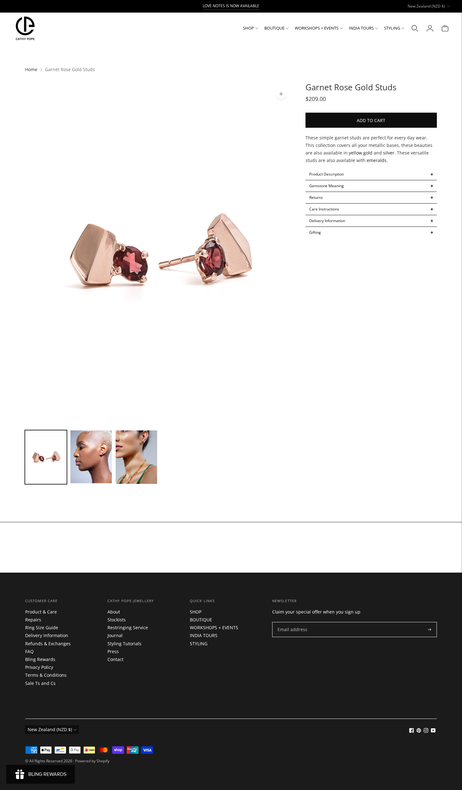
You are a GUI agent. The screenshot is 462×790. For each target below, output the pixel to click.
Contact (115, 659)
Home (31, 69)
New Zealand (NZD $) (426, 6)
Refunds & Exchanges (48, 644)
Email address (290, 622)
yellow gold (360, 153)
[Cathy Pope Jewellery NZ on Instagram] (426, 731)
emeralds (377, 160)
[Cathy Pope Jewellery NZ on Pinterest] (418, 731)
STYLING (392, 28)
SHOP (248, 28)
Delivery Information (46, 635)
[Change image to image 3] (136, 457)
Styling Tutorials (124, 644)
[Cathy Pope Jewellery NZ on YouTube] (433, 731)
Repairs (33, 620)
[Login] (430, 28)
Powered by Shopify (92, 761)
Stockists (116, 620)
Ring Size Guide (41, 627)
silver (388, 153)
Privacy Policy (39, 667)
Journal (115, 635)
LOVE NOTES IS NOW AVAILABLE (231, 5)
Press (113, 651)
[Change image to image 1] (46, 457)
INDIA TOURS (361, 28)
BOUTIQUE (274, 28)
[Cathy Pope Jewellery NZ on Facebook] (411, 731)
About (113, 612)
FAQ (29, 651)
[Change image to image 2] (91, 456)
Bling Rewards (40, 659)
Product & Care (41, 612)
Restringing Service (127, 627)
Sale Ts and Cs (40, 683)
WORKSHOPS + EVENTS (316, 28)
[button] (371, 174)
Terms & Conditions (46, 675)
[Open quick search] (414, 28)
